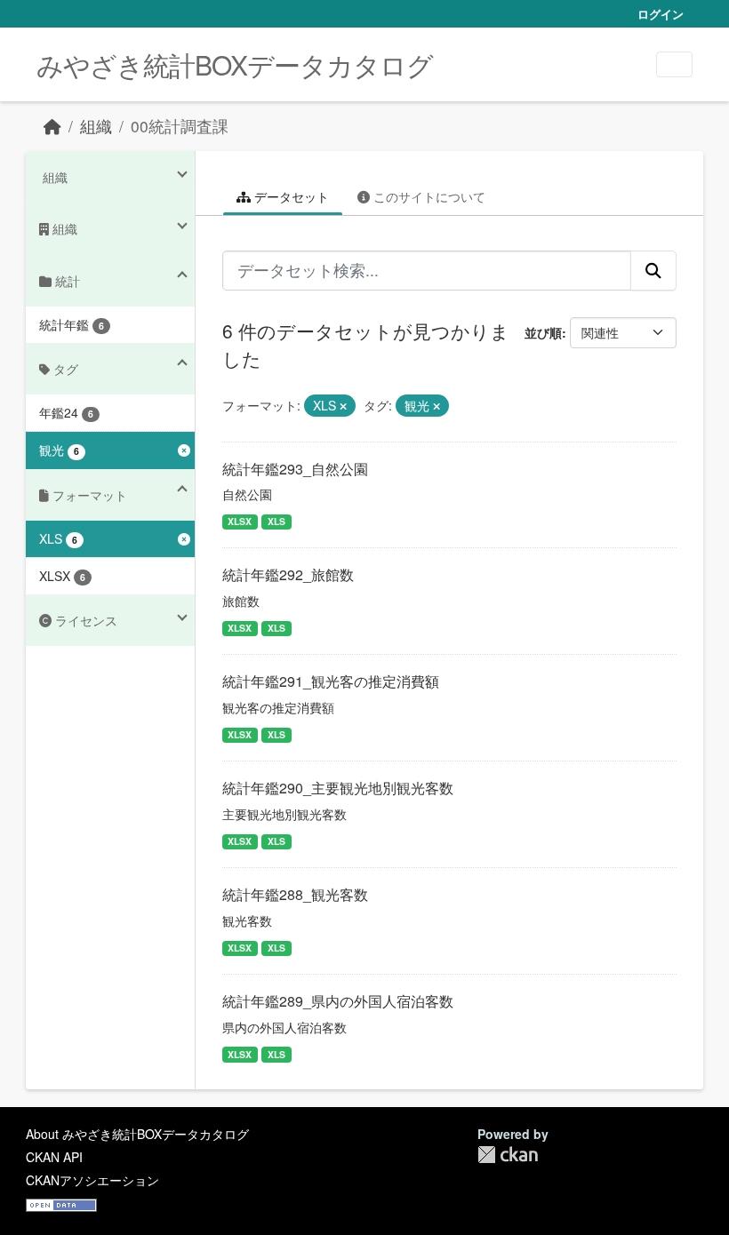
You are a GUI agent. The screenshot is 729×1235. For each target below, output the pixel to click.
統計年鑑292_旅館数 (288, 574)
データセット (290, 196)
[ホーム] (52, 126)
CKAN (507, 1154)
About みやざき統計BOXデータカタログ (137, 1134)
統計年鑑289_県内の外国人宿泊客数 (337, 1001)
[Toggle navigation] (674, 64)
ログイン (660, 13)
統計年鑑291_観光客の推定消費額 (330, 681)
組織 (96, 126)
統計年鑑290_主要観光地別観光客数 (337, 787)
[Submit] (653, 270)
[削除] (343, 406)
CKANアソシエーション (92, 1180)
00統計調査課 (179, 126)
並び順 (543, 332)
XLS (276, 521)
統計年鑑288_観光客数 (295, 894)
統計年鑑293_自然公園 (295, 468)
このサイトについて (427, 196)
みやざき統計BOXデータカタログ (234, 64)
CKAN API (54, 1157)
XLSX (240, 521)
